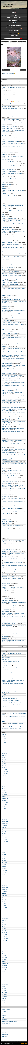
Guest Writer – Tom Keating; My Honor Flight (10, 236)
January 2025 (4, 769)
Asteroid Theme (24, 1043)
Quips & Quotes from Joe (7, 435)
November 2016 (5, 963)
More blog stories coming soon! (8, 549)
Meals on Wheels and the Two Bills (8, 267)
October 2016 (4, 965)
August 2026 (4, 734)
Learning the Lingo (5, 208)
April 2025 (4, 763)
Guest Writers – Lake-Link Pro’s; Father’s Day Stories (12, 253)
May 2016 (3, 973)
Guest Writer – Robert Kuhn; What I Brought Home (11, 178)
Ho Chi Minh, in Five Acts (7, 197)
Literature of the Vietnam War (7, 169)
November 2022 (5, 823)
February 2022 (4, 837)
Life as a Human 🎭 (14, 33)
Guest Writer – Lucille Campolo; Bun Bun (10, 218)
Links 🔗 (14, 22)
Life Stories (4, 1011)
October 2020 (4, 870)
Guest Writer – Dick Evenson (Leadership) (10, 605)
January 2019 (4, 909)
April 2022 (4, 833)
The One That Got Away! (6, 106)
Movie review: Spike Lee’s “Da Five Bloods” (10, 461)
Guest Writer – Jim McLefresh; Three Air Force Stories (12, 143)
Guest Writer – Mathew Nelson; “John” (9, 171)
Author (14, 10)
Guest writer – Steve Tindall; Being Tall (9, 475)
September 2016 (5, 967)
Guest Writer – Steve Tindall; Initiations (9, 333)
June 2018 (4, 924)
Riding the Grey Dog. (6, 92)
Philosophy (4, 1015)
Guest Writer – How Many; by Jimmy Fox (10, 282)
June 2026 (4, 738)
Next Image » (23, 69)
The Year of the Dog (5, 340)
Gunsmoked (4, 133)
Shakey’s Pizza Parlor (6, 335)
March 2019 (4, 905)
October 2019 (4, 891)
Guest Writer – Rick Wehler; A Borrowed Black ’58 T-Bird (13, 220)
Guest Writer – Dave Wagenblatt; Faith (9, 163)
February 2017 (4, 957)
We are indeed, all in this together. (8, 477)
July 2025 (3, 757)
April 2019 (4, 903)
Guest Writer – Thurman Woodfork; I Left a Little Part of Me (13, 146)
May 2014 (3, 1002)
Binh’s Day (4, 90)
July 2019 (3, 897)
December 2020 (5, 866)
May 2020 (3, 878)
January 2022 (4, 839)
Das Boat (3, 186)
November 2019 (5, 889)
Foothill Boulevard (5, 159)
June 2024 (4, 784)
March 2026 (4, 742)
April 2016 (4, 975)
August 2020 (4, 872)
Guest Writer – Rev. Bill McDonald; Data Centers (11, 87)
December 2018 (5, 911)
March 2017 (4, 955)
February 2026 (4, 744)
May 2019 (3, 901)
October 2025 (4, 753)
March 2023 (4, 815)
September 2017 (5, 942)
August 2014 (4, 998)
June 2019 (4, 899)
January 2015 (4, 994)
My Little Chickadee (5, 251)
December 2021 (5, 841)
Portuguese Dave (5, 308)
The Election (4, 176)
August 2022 (4, 827)
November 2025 (5, 751)
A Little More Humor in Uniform (8, 229)
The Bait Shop (4, 193)
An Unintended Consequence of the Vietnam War (11, 103)
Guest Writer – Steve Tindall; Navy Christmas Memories (13, 358)
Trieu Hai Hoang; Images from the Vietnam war (11, 299)
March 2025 (4, 765)
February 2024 (4, 792)
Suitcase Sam (4, 234)
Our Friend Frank (5, 331)
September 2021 (5, 848)
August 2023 (4, 804)
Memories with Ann (5, 269)
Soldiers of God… (5, 585)
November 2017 (5, 938)
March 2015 (4, 990)
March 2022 (4, 835)
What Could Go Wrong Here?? (7, 556)
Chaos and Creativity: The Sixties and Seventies (11, 545)
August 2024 (4, 779)
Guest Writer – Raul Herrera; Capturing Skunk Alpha (12, 256)
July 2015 (3, 986)
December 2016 (5, 961)
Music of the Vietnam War (7, 152)
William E (3, 291)
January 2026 (4, 746)
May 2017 (3, 951)
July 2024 (3, 782)
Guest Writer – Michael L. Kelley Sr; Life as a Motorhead (13, 190)
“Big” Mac (3, 630)
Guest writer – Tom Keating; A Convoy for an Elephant (12, 501)
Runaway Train (4, 523)
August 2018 (4, 920)
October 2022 (4, 825)
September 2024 (5, 777)
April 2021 (4, 858)
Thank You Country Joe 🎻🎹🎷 (8, 101)
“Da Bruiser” (4, 620)
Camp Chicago (4, 154)
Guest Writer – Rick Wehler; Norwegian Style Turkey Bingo (13, 470)
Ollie (2, 286)
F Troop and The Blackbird (7, 240)
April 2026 (4, 740)
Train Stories (4, 1019)
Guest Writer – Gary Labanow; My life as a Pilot (11, 505)
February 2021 (4, 862)
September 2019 (5, 893)
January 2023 (4, 819)
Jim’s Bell (3, 182)
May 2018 (3, 926)
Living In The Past (5, 346)
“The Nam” (4, 135)
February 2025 (4, 767)
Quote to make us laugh (6, 483)
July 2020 (3, 874)
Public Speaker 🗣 (14, 20)
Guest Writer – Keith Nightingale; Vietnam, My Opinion (12, 324)
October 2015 (4, 982)
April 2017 (4, 953)
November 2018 (5, 914)
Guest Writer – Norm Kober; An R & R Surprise (11, 322)
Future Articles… (5, 543)
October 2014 (4, 996)
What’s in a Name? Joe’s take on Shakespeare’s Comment (13, 437)
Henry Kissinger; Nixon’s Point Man (9, 195)
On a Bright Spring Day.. (6, 320)
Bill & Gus (4, 188)
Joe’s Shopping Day (5, 99)
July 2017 (3, 947)
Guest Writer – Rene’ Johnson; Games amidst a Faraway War (14, 594)
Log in (3, 1030)
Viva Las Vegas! (5, 261)
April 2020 (4, 881)
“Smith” (3, 214)
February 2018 (4, 932)
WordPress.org (4, 1036)
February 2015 (4, 992)
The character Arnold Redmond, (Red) (9, 452)
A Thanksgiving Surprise (6, 227)
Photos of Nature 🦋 (14, 30)
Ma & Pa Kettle (5, 592)
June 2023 (4, 808)
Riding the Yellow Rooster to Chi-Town (9, 273)
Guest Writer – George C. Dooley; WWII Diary (11, 578)
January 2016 (4, 980)
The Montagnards (5, 216)
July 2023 (3, 806)
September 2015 (5, 984)
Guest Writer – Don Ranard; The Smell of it (10, 242)
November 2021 (5, 843)
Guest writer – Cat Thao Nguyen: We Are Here (11, 525)
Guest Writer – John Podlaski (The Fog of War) (11, 633)
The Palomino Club (5, 638)
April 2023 (4, 812)
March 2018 (4, 930)
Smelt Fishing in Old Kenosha (7, 600)
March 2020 (4, 883)
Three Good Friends (5, 94)
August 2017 (4, 944)
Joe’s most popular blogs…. (7, 515)
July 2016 (3, 971)
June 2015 (4, 988)
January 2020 (4, 885)
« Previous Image (5, 69)
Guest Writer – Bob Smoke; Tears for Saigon (10, 97)
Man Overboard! (5, 636)
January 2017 (4, 959)
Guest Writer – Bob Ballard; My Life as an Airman (11, 348)
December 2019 (5, 887)
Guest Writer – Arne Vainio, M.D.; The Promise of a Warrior (13, 571)
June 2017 (4, 949)
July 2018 (3, 922)
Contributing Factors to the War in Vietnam (10, 284)
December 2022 (5, 821)
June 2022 (4, 831)
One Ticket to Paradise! (6, 513)
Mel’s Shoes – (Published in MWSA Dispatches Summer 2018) (14, 558)
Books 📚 (14, 12)
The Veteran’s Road (5, 496)
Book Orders (4, 492)
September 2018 (5, 918)
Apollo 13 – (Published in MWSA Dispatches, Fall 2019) (12, 616)
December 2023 (5, 796)
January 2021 (4, 864)
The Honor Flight (5, 259)
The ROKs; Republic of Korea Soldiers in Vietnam (11, 551)
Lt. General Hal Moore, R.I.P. (7, 628)
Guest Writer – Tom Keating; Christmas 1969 (10, 443)
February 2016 (4, 977)
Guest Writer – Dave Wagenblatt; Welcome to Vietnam (12, 264)
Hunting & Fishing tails (6, 1009)
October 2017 (4, 940)
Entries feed (4, 1032)
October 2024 (4, 775)
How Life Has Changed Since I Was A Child (10, 416)
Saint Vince (4, 530)
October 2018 (4, 916)
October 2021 (4, 845)
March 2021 (4, 860)
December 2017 (5, 936)
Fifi (2, 297)
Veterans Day (4, 590)
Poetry (3, 1017)
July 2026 (3, 736)
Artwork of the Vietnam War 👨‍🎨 (14, 28)
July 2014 (3, 1000)
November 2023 (5, 798)
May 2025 (3, 761)
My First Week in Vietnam (7, 521)
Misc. (3, 1013)
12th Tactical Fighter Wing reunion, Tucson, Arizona (12, 562)
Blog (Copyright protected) (14, 25)
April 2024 (4, 788)
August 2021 (4, 850)
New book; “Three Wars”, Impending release (10, 569)
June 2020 (4, 876)
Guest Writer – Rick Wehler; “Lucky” (9, 112)
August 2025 (4, 755)
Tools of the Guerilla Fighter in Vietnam (9, 128)
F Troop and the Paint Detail (7, 161)
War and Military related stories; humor (9, 1021)
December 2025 (5, 749)
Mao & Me (4, 494)
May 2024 (3, 786)
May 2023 (3, 810)
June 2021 (4, 854)
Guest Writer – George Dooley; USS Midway (10, 271)
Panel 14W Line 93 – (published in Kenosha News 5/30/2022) (14, 463)
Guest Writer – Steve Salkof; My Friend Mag (10, 141)
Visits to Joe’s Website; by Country (8, 576)
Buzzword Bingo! (5, 574)
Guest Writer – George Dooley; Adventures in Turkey (12, 247)
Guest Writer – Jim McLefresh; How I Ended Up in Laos (12, 137)
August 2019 (4, 895)
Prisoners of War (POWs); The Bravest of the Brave (12, 244)
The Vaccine (4, 447)
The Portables (4, 150)
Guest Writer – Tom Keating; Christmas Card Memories (12, 116)
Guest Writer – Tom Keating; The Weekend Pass (11, 275)
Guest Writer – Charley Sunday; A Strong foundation (12, 173)
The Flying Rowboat (5, 611)
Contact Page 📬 (14, 35)
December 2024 (5, 771)
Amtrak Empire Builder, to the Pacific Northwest (11, 511)
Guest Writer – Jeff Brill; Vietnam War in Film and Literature (13, 210)
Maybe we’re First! (5, 598)
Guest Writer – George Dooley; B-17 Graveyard (11, 498)
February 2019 (4, 907)
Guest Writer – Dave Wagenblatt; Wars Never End (11, 108)
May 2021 (3, 856)
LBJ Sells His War (5, 199)
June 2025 (4, 759)
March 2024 (4, 790)
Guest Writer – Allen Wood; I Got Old (9, 126)
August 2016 (4, 969)
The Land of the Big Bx (6, 114)
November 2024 (5, 773)
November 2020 (5, 868)
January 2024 (4, 794)
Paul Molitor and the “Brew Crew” (8, 473)
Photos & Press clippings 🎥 (14, 17)
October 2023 (4, 800)
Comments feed (5, 1034)
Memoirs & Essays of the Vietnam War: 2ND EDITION (12, 537)
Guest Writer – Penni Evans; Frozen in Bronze (11, 508)
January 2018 (4, 934)
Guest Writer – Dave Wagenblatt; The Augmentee (11, 431)
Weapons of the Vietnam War (7, 528)
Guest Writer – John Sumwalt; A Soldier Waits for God (12, 202)
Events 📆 (14, 15)
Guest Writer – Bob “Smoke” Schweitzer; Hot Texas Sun (13, 156)
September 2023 (5, 802)
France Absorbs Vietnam (6, 184)
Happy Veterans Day (6, 535)
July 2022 (3, 829)
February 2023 (4, 817)
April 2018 (4, 928)
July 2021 (3, 852)
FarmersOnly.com (5, 532)
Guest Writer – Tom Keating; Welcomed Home (11, 165)
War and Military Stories (6, 1023)
